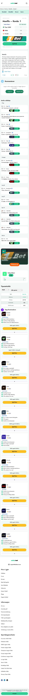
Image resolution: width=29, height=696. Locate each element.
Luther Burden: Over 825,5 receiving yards (11, 229)
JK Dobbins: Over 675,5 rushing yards (10, 212)
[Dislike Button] (16, 75)
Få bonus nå (14, 264)
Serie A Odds (4, 662)
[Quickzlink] (4, 510)
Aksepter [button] (14, 693)
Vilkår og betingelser (5, 618)
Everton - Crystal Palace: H (7, 126)
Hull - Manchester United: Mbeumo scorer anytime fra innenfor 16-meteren (13, 117)
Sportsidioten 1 (9, 132)
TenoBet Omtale (5, 538)
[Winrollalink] (4, 461)
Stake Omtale (4, 415)
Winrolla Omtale (5, 464)
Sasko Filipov (7, 24)
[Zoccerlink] (4, 363)
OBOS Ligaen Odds (5, 644)
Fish (7, 238)
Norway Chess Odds (5, 674)
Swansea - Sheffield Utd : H (7, 151)
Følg (11, 275)
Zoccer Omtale (4, 366)
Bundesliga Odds (5, 665)
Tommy (7, 168)
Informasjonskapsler (5, 615)
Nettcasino (3, 588)
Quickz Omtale (4, 514)
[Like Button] (11, 75)
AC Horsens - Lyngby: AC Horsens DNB (10, 170)
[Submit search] (26, 3)
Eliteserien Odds (4, 641)
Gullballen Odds (4, 671)
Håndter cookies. (19, 691)
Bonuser (3, 579)
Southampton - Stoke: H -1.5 (7, 142)
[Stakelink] (4, 412)
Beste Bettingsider (5, 582)
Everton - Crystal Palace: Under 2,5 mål (10, 134)
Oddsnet (1, 9)
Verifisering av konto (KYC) (7, 630)
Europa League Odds (6, 653)
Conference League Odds (7, 656)
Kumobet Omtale (5, 317)
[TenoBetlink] (4, 535)
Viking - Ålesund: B (6, 190)
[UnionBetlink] (4, 338)
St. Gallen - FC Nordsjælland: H (8, 201)
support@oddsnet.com (15, 564)
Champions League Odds (6, 650)
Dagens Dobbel (4, 597)
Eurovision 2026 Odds (6, 638)
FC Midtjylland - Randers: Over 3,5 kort (10, 179)
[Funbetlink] (4, 437)
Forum (2, 576)
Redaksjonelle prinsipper (6, 621)
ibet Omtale (4, 489)
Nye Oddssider (4, 585)
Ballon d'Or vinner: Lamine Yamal (8, 240)
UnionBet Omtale (5, 341)
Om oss (2, 606)
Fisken (7, 124)
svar (4, 75)
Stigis (7, 106)
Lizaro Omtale (4, 391)
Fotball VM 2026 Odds (6, 668)
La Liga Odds (4, 659)
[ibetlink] (4, 486)
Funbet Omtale (4, 440)
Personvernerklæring (5, 612)
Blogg (2, 594)
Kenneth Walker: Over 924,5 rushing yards (11, 221)
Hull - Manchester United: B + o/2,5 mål (10, 108)
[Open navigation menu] (2, 3)
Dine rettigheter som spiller (7, 627)
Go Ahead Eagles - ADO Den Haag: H (9, 162)
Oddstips (6, 9)
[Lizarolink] (4, 387)
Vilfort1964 (8, 210)
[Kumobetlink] (4, 314)
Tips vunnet (24, 24)
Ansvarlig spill (4, 609)
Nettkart (3, 624)
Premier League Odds (6, 647)
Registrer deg (20, 91)
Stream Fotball (4, 591)
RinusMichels (8, 160)
